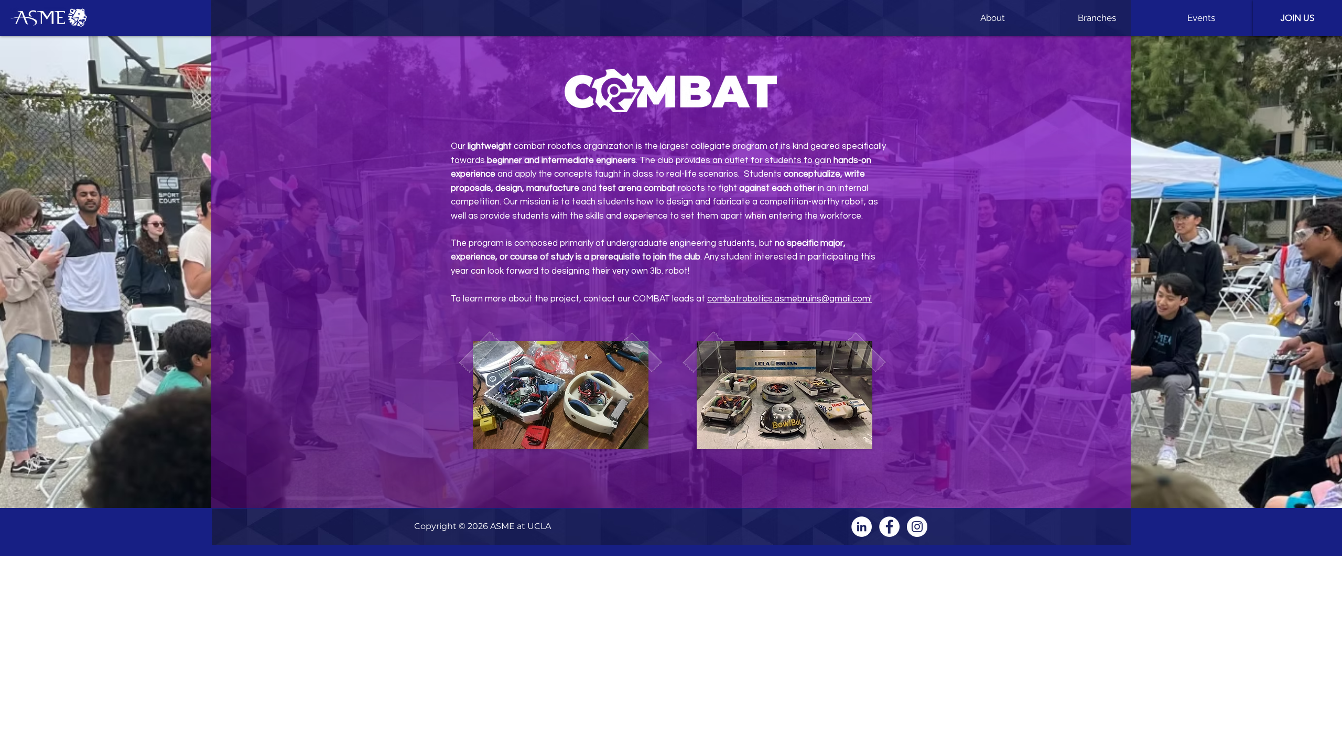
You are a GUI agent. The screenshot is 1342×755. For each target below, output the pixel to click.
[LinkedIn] (861, 526)
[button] (992, 18)
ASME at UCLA (520, 526)
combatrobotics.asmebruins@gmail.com (788, 299)
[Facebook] (889, 526)
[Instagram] (917, 526)
